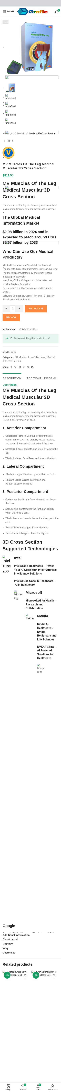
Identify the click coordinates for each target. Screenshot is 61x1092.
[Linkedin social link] (24, 367)
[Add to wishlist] (25, 975)
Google (9, 926)
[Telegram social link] (32, 367)
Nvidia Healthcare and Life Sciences (47, 635)
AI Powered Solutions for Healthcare (45, 654)
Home (6, 134)
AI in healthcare (25, 584)
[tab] (12, 378)
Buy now (11, 317)
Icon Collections (36, 357)
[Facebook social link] (11, 367)
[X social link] (15, 367)
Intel (18, 558)
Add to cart (35, 309)
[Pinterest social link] (20, 367)
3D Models (19, 134)
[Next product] (13, 141)
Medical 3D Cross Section (42, 134)
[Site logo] (32, 11)
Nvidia (42, 616)
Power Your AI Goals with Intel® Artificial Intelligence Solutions (35, 569)
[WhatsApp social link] (28, 367)
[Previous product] (5, 141)
